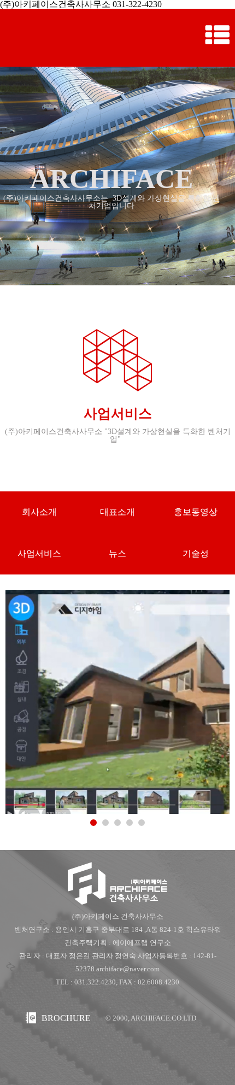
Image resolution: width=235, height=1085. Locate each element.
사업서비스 (39, 553)
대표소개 (117, 512)
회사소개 (39, 512)
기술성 (196, 553)
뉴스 (117, 553)
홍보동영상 (196, 512)
